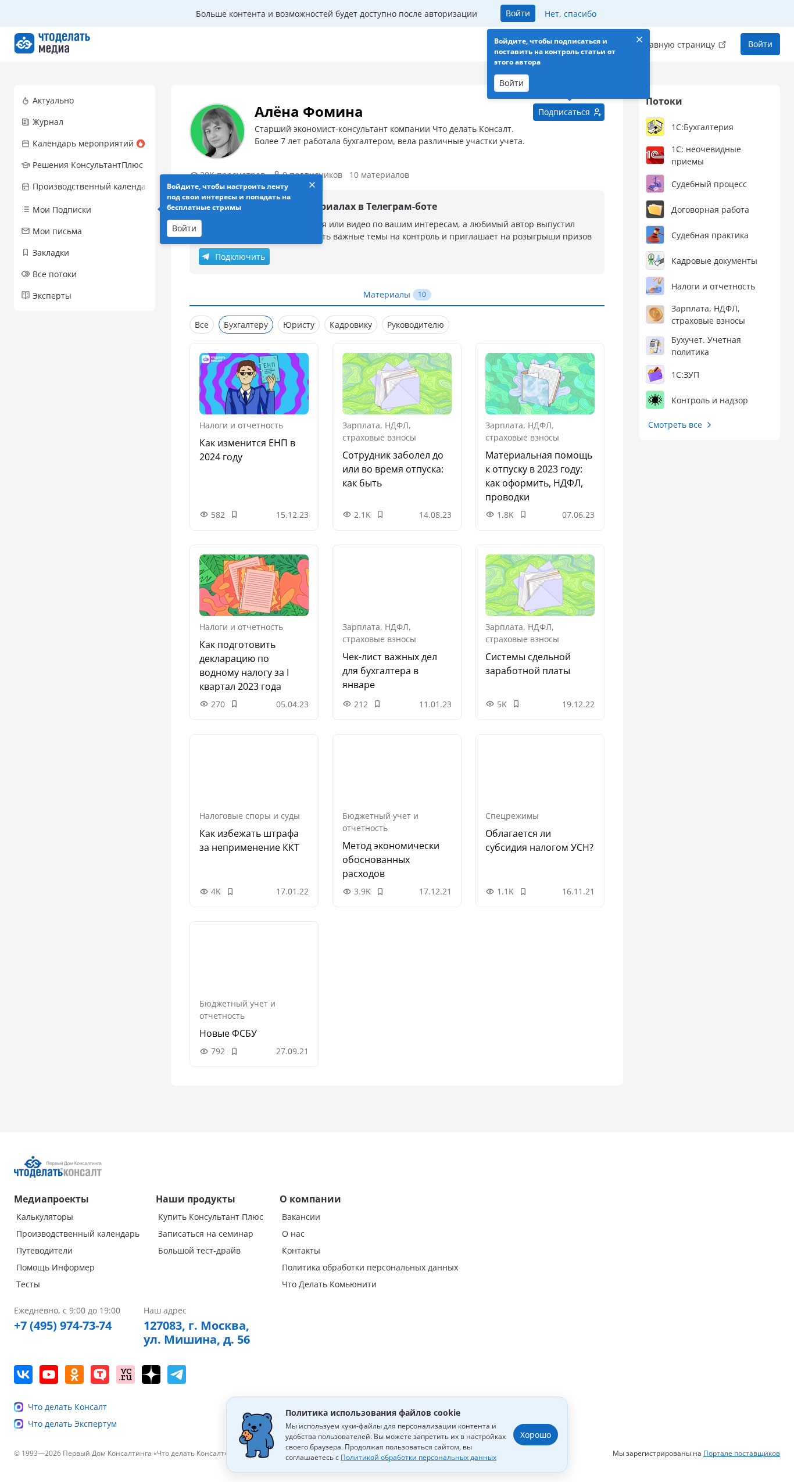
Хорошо (535, 1434)
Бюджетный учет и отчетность (380, 821)
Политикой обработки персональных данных (418, 1457)
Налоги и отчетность (241, 425)
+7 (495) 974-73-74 (63, 1326)
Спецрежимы (512, 815)
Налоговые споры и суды (249, 815)
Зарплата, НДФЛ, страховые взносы (379, 431)
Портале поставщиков (741, 1453)
